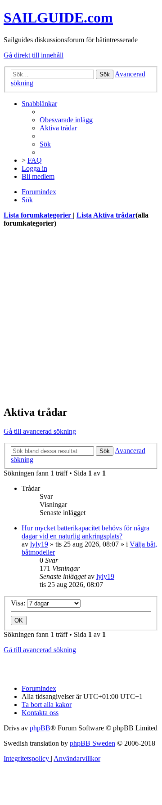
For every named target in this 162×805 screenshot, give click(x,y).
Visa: (19, 603)
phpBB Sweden (92, 743)
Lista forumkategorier (38, 215)
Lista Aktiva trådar (105, 215)
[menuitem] (66, 120)
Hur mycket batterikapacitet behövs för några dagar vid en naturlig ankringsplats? (85, 532)
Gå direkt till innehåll (33, 55)
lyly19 (39, 544)
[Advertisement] (81, 316)
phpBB (40, 728)
